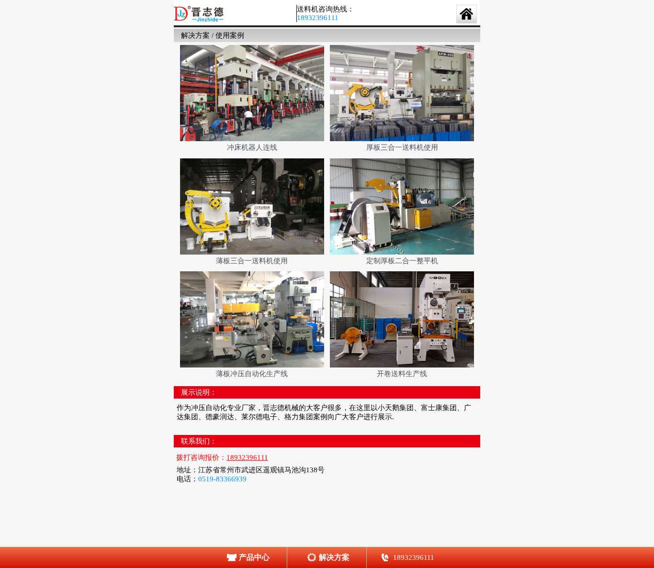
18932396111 (317, 18)
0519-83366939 (222, 479)
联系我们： (199, 441)
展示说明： (199, 392)
